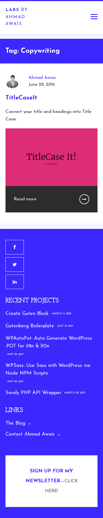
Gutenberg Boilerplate (29, 326)
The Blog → (18, 423)
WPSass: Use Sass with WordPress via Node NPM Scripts (47, 369)
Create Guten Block (27, 313)
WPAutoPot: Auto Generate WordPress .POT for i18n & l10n (48, 342)
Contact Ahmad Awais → (33, 434)
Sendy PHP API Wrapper (33, 392)
